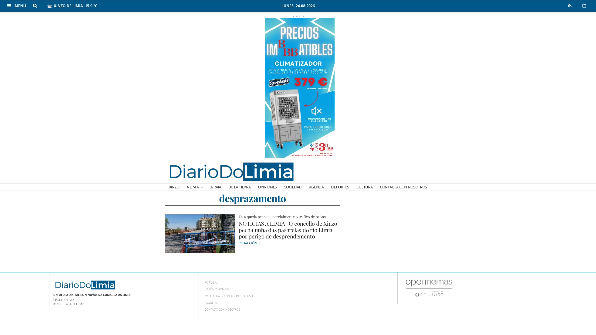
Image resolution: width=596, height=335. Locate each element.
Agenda (316, 187)
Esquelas (211, 303)
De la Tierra (239, 187)
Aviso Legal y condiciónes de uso (229, 296)
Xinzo (174, 187)
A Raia (215, 187)
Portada (211, 283)
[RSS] (569, 5)
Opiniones (267, 187)
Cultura (364, 187)
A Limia (193, 187)
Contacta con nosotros (403, 187)
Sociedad (293, 187)
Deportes (340, 187)
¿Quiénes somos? (217, 289)
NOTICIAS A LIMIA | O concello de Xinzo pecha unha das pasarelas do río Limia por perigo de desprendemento (288, 230)
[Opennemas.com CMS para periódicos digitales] (429, 288)
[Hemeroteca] (584, 5)
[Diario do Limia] (231, 171)
